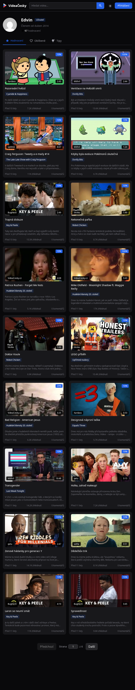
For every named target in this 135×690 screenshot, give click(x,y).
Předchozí (46, 647)
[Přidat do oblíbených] (9, 56)
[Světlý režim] (110, 5)
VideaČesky (17, 6)
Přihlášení (123, 5)
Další (91, 647)
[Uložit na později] (15, 56)
